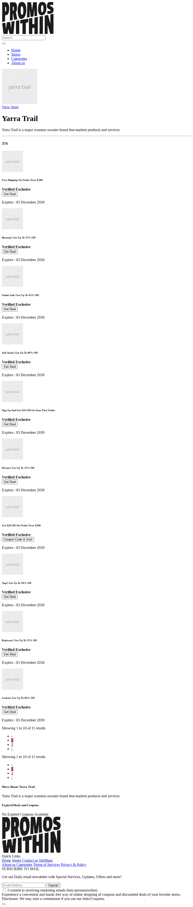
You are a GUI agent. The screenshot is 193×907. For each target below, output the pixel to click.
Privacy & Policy (73, 865)
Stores (15, 54)
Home (15, 50)
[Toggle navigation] (4, 43)
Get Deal (10, 194)
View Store (10, 107)
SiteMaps (46, 860)
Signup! (53, 885)
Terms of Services (46, 865)
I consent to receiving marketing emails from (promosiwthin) (52, 890)
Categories (19, 59)
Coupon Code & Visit (18, 539)
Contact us (30, 860)
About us (18, 63)
